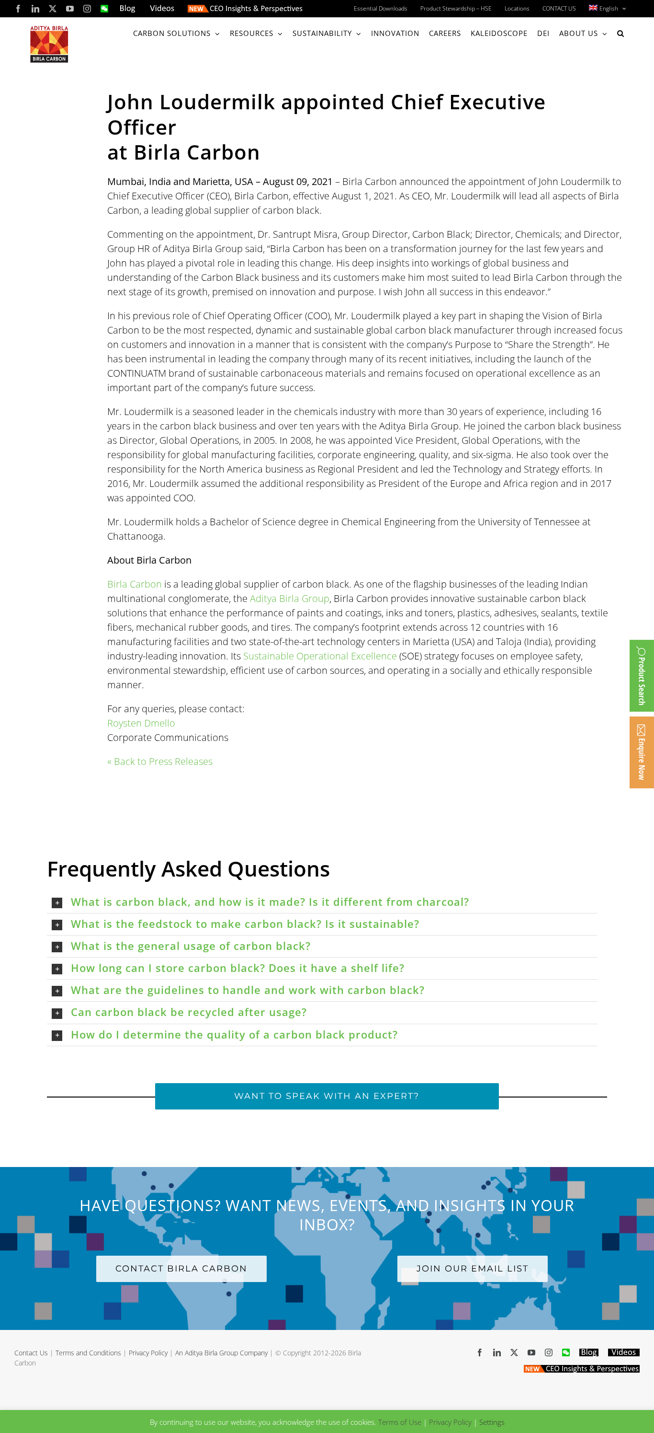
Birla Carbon (134, 584)
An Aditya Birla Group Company (221, 1352)
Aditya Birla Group (289, 598)
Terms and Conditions (88, 1352)
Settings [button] (492, 1422)
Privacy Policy (148, 1352)
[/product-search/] (642, 676)
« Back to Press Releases (160, 761)
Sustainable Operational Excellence (320, 655)
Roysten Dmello (141, 722)
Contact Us (31, 1352)
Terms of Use (399, 1422)
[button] (620, 33)
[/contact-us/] (642, 752)
